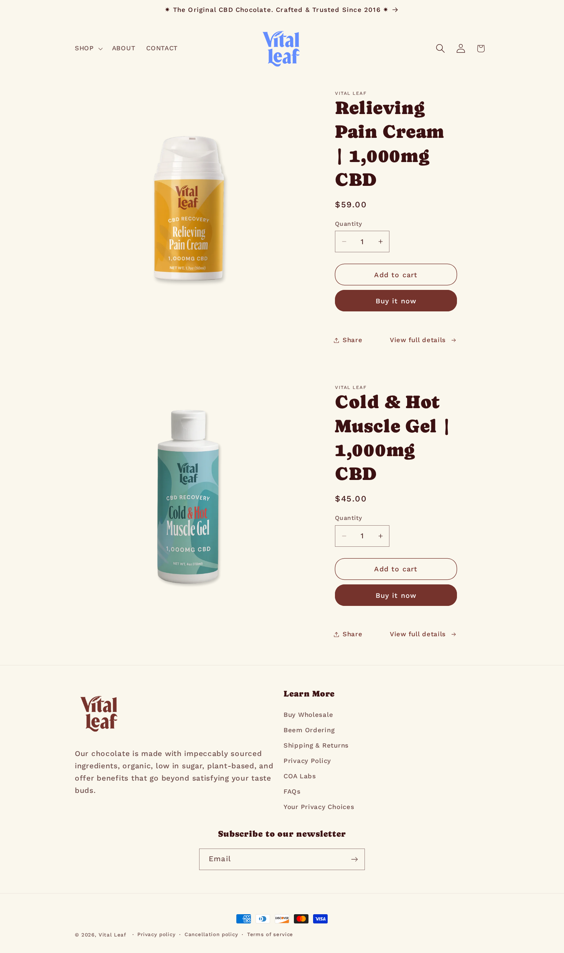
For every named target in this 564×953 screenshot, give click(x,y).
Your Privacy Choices (319, 807)
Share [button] (353, 340)
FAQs (292, 791)
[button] (88, 48)
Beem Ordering (309, 730)
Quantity (348, 223)
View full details (418, 340)
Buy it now (396, 301)
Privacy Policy (307, 760)
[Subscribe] (354, 859)
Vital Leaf (112, 935)
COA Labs (300, 776)
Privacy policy (156, 934)
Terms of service (270, 934)
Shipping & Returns (316, 745)
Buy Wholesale (308, 714)
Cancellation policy (211, 934)
